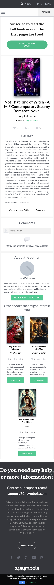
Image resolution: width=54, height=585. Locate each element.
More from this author (27, 297)
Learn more (31, 582)
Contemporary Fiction (19, 210)
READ (27, 76)
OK (22, 582)
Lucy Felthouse (27, 116)
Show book (15, 380)
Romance (40, 210)
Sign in (46, 12)
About (29, 4)
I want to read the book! (27, 44)
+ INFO (38, 4)
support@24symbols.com (27, 493)
